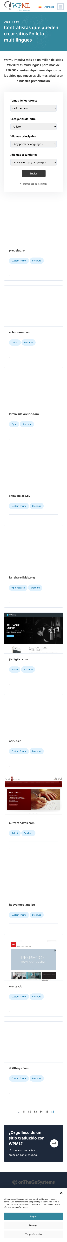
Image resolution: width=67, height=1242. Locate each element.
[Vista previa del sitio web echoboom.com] (33, 306)
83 (35, 1111)
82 (29, 1111)
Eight (14, 424)
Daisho (15, 342)
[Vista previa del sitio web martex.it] (33, 960)
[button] (61, 1192)
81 (23, 1111)
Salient (15, 833)
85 (46, 1111)
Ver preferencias (33, 1234)
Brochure (36, 260)
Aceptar (33, 1216)
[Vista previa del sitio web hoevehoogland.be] (33, 878)
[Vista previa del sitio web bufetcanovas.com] (33, 796)
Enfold (15, 669)
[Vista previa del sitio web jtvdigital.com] (33, 633)
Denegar (33, 1225)
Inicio (7, 21)
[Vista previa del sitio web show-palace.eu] (33, 469)
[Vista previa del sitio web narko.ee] (33, 714)
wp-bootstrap (18, 587)
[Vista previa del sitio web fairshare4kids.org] (33, 551)
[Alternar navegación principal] (60, 6)
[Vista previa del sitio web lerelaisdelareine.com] (33, 387)
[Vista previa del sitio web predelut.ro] (33, 224)
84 (41, 1111)
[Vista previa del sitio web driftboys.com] (33, 1042)
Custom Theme (19, 260)
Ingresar (49, 7)
